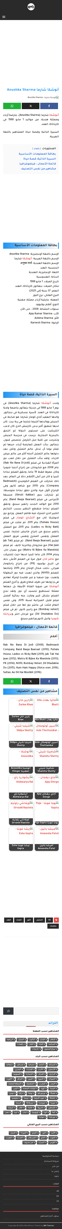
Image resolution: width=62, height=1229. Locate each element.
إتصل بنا (55, 1172)
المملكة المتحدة (15, 1084)
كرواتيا (11, 1108)
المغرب (42, 1084)
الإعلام (52, 1039)
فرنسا (18, 1103)
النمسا (52, 1088)
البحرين (18, 1069)
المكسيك (30, 1084)
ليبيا (15, 1112)
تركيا (21, 1093)
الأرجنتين (51, 1069)
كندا (53, 1112)
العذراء (20, 1138)
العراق (20, 1079)
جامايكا (52, 1098)
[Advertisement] (31, 55)
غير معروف (28, 1142)
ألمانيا (41, 1065)
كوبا (45, 1112)
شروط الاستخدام (51, 1161)
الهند (9, 920)
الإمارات (29, 1069)
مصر (7, 1112)
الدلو (43, 1138)
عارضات (53, 926)
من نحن (55, 1167)
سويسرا (42, 1103)
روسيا (26, 1098)
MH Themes (49, 1226)
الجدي (34, 1133)
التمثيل (39, 920)
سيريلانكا (30, 1103)
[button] (4, 16)
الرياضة (10, 1039)
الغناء (19, 920)
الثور (29, 920)
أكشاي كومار (25, 518)
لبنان (25, 1112)
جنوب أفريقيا (39, 1098)
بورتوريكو (41, 1093)
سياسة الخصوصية (51, 1156)
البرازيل (52, 1074)
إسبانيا (31, 1065)
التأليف (32, 1039)
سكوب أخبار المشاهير (50, 1216)
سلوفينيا (15, 1098)
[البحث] (8, 1011)
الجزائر (41, 1074)
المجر (53, 1084)
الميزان (42, 1142)
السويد (40, 1079)
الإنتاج (42, 1039)
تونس (11, 1093)
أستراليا (52, 1065)
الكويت (9, 1079)
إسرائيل (20, 1065)
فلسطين (51, 1108)
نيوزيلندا (52, 1117)
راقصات (20, 1044)
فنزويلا (40, 1108)
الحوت (52, 1138)
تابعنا (56, 1177)
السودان (52, 1079)
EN (57, 1196)
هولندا (41, 1117)
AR (58, 1191)
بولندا (30, 1093)
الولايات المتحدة (29, 1088)
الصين (30, 1079)
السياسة (52, 1044)
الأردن (40, 1069)
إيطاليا (9, 1065)
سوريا (53, 1103)
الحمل (12, 1133)
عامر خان (48, 559)
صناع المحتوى (49, 1049)
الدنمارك (29, 1074)
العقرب (9, 1138)
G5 (49, 920)
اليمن (15, 1088)
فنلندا (30, 1108)
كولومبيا (35, 1112)
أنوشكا (54, 115)
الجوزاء (24, 1133)
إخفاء (36, 149)
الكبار (31, 1044)
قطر (21, 1108)
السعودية (17, 1074)
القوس (52, 1142)
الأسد (53, 1133)
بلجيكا (53, 1093)
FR (58, 1202)
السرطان (32, 1138)
